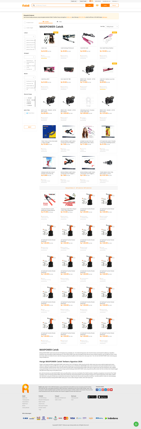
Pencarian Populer (43, 405)
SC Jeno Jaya (83, 279)
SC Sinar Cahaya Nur (65, 310)
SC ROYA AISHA (83, 248)
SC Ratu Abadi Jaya (45, 310)
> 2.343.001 (29, 105)
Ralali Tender (83, 1)
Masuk (114, 5)
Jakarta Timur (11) (31, 47)
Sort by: (102, 26)
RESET (29, 127)
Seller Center (58, 399)
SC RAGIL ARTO (64, 341)
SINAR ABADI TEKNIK (65, 150)
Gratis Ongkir (30, 28)
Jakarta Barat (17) (31, 45)
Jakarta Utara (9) (30, 49)
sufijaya (82, 150)
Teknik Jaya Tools (45, 217)
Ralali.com (73, 1)
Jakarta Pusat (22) (31, 42)
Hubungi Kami (74, 398)
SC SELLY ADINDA (104, 341)
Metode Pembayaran (44, 399)
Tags (40, 409)
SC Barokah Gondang (46, 279)
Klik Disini (104, 17)
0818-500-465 (98, 1)
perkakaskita (83, 87)
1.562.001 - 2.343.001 (29, 102)
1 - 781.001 (29, 98)
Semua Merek (25, 407)
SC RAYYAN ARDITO (84, 341)
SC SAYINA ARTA (83, 310)
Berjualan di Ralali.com (60, 398)
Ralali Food (25, 403)
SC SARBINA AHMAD (65, 248)
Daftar (105, 5)
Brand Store (31, 113)
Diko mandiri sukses (45, 56)
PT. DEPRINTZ (83, 119)
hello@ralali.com (106, 1)
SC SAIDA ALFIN (44, 248)
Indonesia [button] (114, 1)
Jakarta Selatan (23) (31, 40)
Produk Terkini (42, 407)
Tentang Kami (25, 399)
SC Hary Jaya (103, 279)
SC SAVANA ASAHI (84, 217)
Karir (72, 399)
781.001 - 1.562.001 (31, 100)
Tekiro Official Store (104, 181)
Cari (89, 5)
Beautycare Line (64, 56)
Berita (23, 405)
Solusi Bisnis (25, 401)
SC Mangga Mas (103, 248)
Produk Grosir (30, 22)
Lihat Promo (41, 403)
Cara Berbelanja (42, 398)
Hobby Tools (44, 150)
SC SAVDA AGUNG (104, 310)
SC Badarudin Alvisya (46, 341)
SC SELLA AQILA (103, 217)
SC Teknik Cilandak (65, 279)
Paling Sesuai (110, 26)
